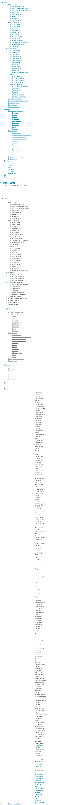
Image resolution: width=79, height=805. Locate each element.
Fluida (10, 804)
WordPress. (17, 804)
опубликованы (39, 746)
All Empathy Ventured (8, 182)
